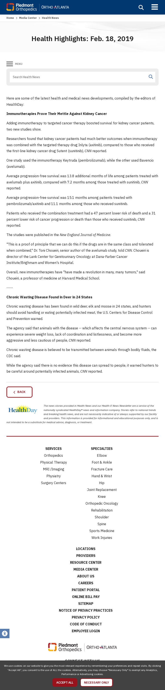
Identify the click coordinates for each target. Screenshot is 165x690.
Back (20, 392)
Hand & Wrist (102, 476)
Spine (102, 524)
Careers (85, 583)
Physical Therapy (53, 462)
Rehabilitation (102, 510)
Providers (85, 555)
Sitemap (85, 603)
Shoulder (102, 517)
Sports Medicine (101, 531)
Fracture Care (102, 469)
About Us (85, 576)
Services (53, 448)
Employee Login (86, 631)
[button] (141, 7)
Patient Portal (86, 590)
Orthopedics (53, 455)
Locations (85, 549)
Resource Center (85, 562)
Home (10, 17)
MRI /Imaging (53, 469)
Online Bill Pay (86, 597)
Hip (101, 483)
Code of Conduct (86, 624)
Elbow (102, 455)
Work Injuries (102, 537)
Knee (102, 496)
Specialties (102, 448)
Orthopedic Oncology (102, 503)
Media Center (28, 17)
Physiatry (53, 476)
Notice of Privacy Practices (86, 610)
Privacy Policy (86, 617)
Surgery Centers (53, 483)
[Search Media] (150, 76)
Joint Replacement (102, 490)
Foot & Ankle (102, 462)
